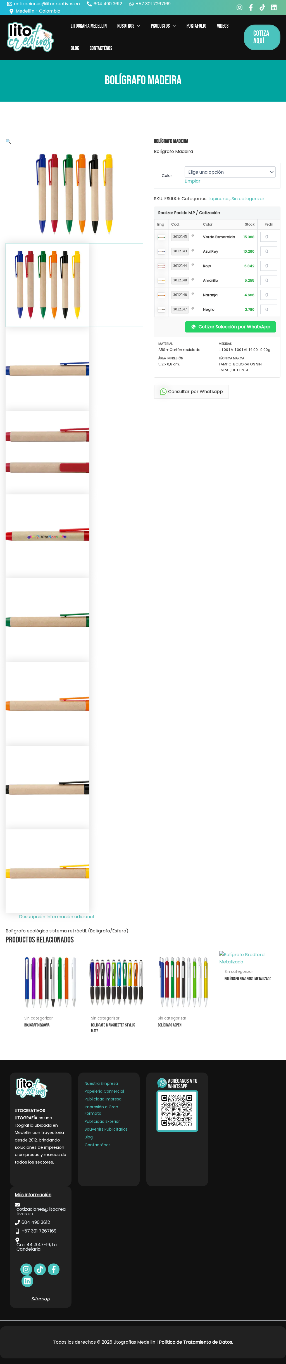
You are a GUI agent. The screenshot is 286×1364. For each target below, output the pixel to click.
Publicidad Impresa (103, 1099)
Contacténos (98, 1145)
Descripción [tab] (32, 916)
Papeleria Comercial (104, 1091)
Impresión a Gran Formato (101, 1110)
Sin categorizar (248, 198)
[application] (137, 26)
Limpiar (193, 181)
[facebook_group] (252, 7)
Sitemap (40, 1299)
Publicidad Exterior (102, 1121)
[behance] (263, 7)
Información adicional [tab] (70, 916)
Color (167, 175)
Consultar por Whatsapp (195, 391)
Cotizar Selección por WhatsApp (234, 327)
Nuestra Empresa (101, 1083)
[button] (262, 37)
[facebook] (240, 7)
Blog (89, 1137)
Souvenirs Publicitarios (106, 1129)
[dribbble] (27, 1281)
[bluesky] (274, 7)
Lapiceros (219, 198)
